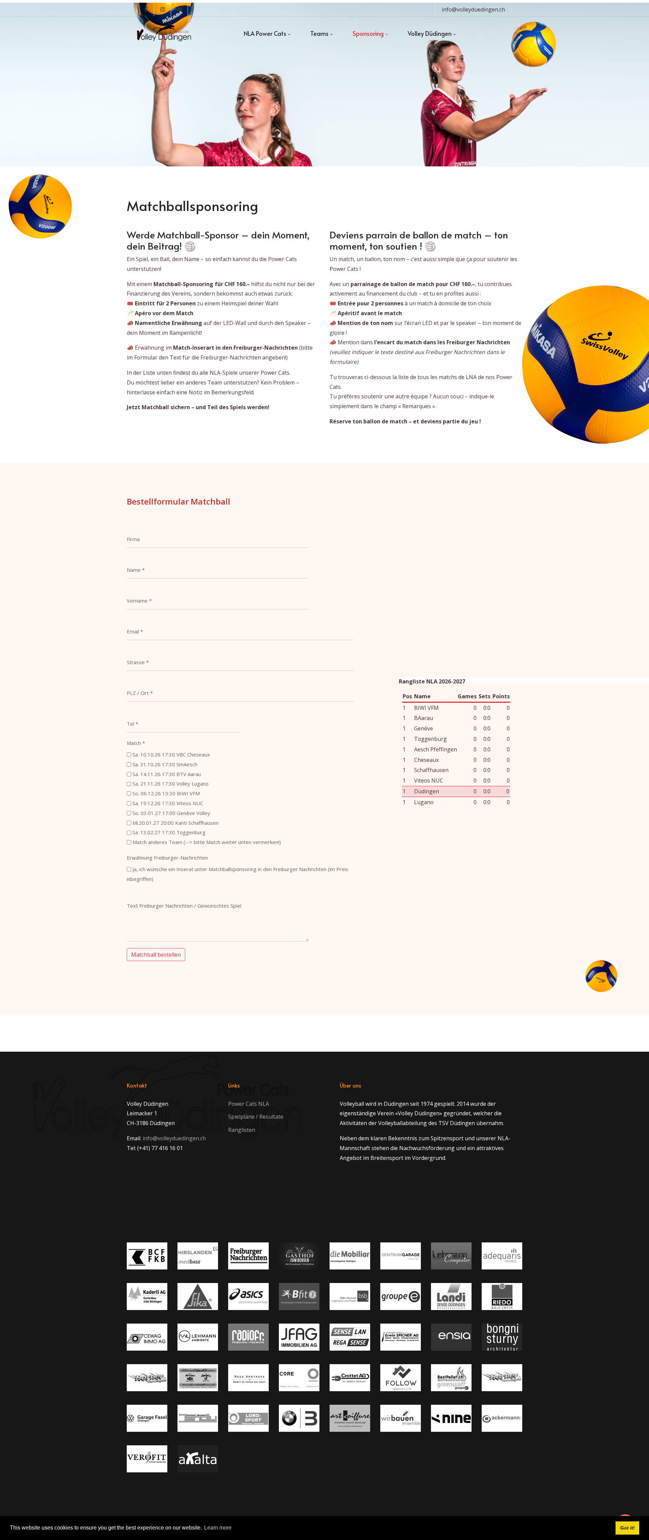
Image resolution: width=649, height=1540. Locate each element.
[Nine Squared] (451, 1418)
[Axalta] (197, 1458)
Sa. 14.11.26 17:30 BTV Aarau (167, 774)
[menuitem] (267, 33)
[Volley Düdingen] (164, 33)
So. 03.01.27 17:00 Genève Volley (171, 813)
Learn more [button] (218, 1528)
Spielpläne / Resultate (255, 1116)
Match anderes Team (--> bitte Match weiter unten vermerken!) (207, 842)
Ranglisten (241, 1130)
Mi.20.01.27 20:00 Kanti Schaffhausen (176, 822)
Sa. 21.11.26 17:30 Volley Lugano (171, 783)
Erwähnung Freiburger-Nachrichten (167, 857)
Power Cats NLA (248, 1103)
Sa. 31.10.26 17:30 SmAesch (165, 764)
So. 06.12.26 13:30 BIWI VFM (166, 793)
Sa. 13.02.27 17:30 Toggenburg (169, 832)
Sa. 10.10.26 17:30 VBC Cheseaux (171, 754)
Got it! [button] (627, 1528)
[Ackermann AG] (502, 1418)
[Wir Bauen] (400, 1418)
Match (136, 743)
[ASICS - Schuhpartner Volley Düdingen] (248, 1296)
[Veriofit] (147, 1458)
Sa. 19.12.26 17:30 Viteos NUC (168, 803)
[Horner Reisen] (502, 1377)
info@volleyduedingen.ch (473, 9)
